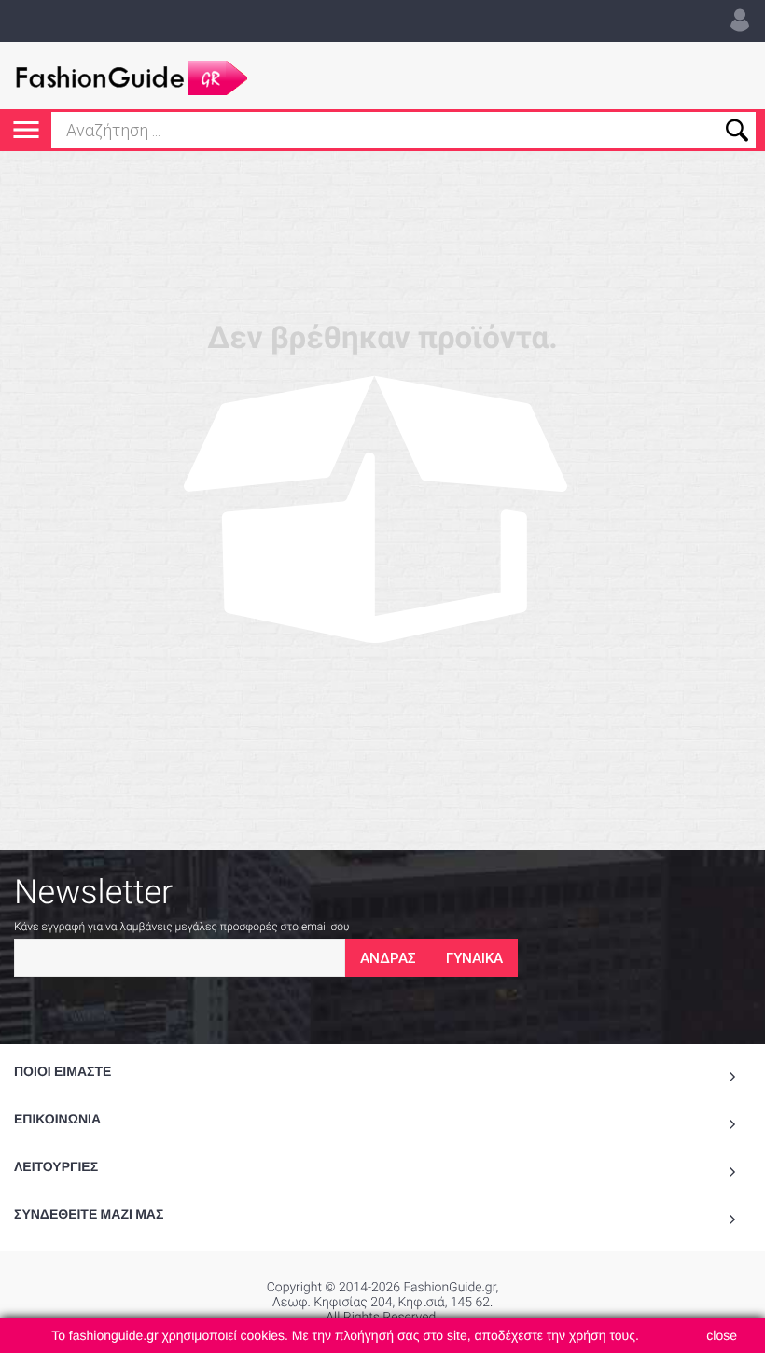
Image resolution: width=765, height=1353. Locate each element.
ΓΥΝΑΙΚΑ (474, 958)
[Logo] (130, 75)
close (721, 1335)
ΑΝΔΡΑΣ (388, 958)
